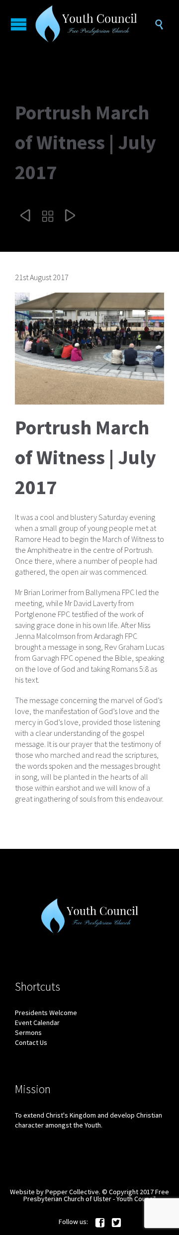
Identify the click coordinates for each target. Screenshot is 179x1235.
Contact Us (31, 1042)
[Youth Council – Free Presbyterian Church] (94, 24)
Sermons (28, 1032)
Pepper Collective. (72, 1191)
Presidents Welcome (46, 1012)
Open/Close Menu (18, 24)
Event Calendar (37, 1022)
